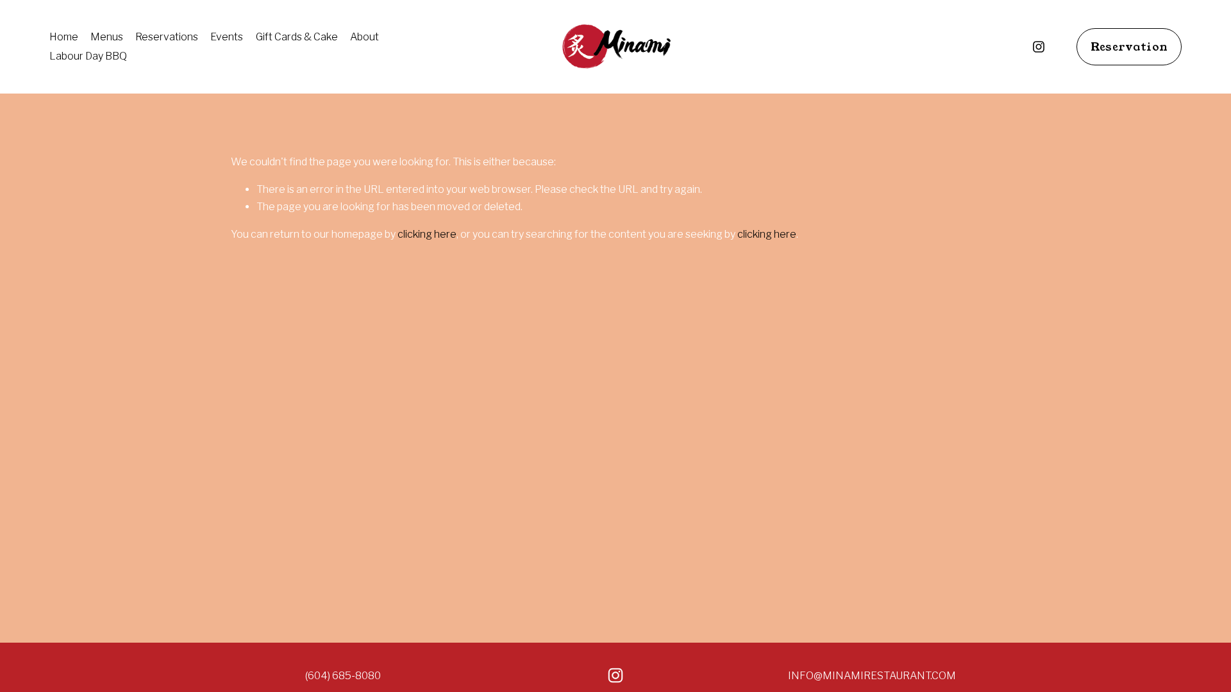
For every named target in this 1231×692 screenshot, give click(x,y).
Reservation (1129, 46)
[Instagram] (1039, 47)
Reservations (166, 37)
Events (226, 37)
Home (63, 37)
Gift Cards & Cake (297, 37)
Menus (106, 37)
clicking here (427, 234)
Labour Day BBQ (88, 56)
